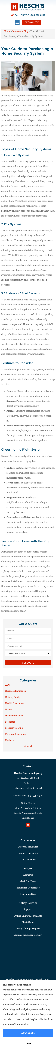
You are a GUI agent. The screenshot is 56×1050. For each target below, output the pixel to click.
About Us (28, 874)
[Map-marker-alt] (28, 825)
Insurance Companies (28, 887)
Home (7, 31)
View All (28, 746)
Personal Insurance (28, 846)
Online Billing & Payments (28, 915)
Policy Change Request (28, 928)
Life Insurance (28, 859)
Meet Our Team (28, 881)
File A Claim (28, 922)
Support (28, 909)
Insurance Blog (20, 31)
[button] (17, 22)
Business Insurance (28, 853)
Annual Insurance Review (28, 934)
